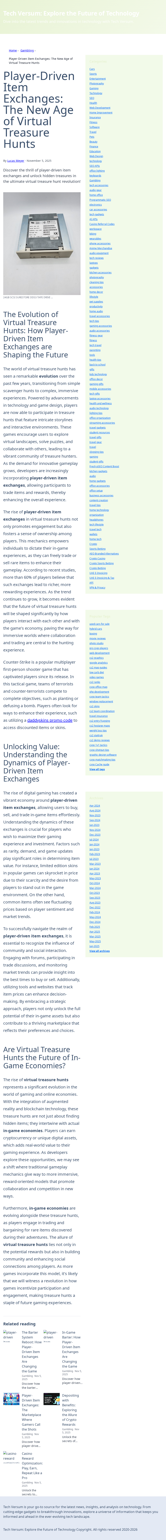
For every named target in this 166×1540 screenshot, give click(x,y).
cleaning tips (96, 282)
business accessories (101, 495)
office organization (100, 418)
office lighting (97, 170)
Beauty (93, 141)
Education (95, 151)
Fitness (93, 122)
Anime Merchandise (100, 248)
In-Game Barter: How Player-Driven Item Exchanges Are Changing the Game (71, 1349)
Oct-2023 (94, 893)
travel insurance (98, 716)
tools (92, 355)
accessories (96, 287)
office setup (96, 490)
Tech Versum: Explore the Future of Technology (71, 13)
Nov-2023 (94, 815)
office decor (96, 379)
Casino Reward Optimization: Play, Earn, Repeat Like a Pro (32, 1465)
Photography (96, 83)
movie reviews (97, 638)
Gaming (93, 88)
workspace (95, 229)
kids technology (98, 374)
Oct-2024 (94, 883)
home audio (96, 311)
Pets (91, 137)
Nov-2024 (94, 830)
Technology (95, 93)
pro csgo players (98, 648)
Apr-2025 (94, 931)
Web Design (96, 156)
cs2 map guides (98, 667)
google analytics (98, 662)
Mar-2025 (95, 936)
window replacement (101, 701)
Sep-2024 (94, 820)
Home (13, 50)
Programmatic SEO (100, 200)
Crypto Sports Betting (101, 563)
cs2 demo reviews (99, 740)
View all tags (97, 769)
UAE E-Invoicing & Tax (101, 578)
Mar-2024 (95, 888)
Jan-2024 (94, 844)
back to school (97, 364)
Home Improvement (100, 112)
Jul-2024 (94, 839)
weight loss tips (98, 730)
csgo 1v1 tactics (98, 745)
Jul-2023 (94, 859)
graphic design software (103, 754)
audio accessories (99, 330)
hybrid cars (95, 628)
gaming (93, 456)
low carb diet (96, 672)
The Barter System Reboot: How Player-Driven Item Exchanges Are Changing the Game (32, 1351)
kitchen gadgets (98, 471)
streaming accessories (102, 422)
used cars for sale (99, 624)
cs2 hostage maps (99, 725)
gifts (91, 369)
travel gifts (95, 437)
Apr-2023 (94, 873)
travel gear (95, 442)
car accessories (98, 209)
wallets (93, 534)
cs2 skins (94, 706)
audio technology (99, 408)
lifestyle (93, 296)
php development (99, 691)
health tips (95, 359)
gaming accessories (100, 326)
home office (96, 195)
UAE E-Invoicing (98, 573)
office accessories (99, 485)
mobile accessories (100, 389)
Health (93, 103)
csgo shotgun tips (99, 750)
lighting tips (95, 413)
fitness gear (96, 335)
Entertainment (97, 78)
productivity (96, 306)
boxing (93, 633)
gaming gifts (96, 384)
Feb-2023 (94, 854)
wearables (95, 238)
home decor (96, 292)
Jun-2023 (94, 825)
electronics (95, 204)
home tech (95, 539)
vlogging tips (96, 452)
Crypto (93, 544)
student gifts (96, 461)
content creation (98, 500)
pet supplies (96, 301)
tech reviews (96, 258)
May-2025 (95, 941)
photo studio (96, 643)
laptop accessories (100, 398)
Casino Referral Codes (102, 224)
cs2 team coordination (102, 711)
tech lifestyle (96, 524)
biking (92, 233)
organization (96, 515)
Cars (92, 69)
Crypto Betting (97, 568)
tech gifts (94, 393)
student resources (99, 432)
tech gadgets (96, 214)
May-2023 (95, 878)
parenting (94, 350)
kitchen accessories (100, 272)
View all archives (99, 951)
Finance (93, 146)
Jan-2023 (94, 849)
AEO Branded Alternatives (104, 553)
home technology (99, 510)
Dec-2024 (94, 922)
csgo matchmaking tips (102, 759)
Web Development (99, 107)
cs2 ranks (94, 682)
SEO (91, 98)
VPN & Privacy (97, 587)
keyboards (95, 175)
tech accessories (98, 185)
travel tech (95, 529)
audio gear (95, 190)
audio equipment (99, 253)
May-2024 (95, 917)
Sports (93, 74)
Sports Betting (97, 548)
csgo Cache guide (99, 764)
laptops (93, 263)
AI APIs (93, 219)
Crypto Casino (97, 558)
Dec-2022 (94, 907)
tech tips (94, 321)
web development (99, 653)
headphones (96, 519)
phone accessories (100, 243)
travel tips (95, 505)
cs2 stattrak (96, 735)
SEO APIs (94, 166)
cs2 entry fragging (99, 721)
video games (96, 677)
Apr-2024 (94, 805)
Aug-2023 (94, 902)
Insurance (95, 117)
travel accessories (99, 316)
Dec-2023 (94, 834)
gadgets (94, 267)
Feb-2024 (94, 912)
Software (94, 127)
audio (92, 476)
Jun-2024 (94, 868)
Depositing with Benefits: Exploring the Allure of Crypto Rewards (70, 1410)
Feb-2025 (94, 927)
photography (96, 277)
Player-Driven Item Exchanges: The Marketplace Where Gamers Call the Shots (31, 1412)
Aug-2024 (94, 810)
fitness (93, 340)
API (91, 582)
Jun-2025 (94, 946)
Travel (92, 132)
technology (95, 161)
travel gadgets (97, 427)
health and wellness (100, 403)
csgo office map (98, 687)
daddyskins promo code (49, 720)
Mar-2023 (95, 864)
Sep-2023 (94, 897)
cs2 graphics (96, 658)
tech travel (95, 345)
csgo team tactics (99, 696)
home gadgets (97, 481)
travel (92, 447)
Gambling (27, 50)
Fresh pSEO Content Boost (104, 466)
